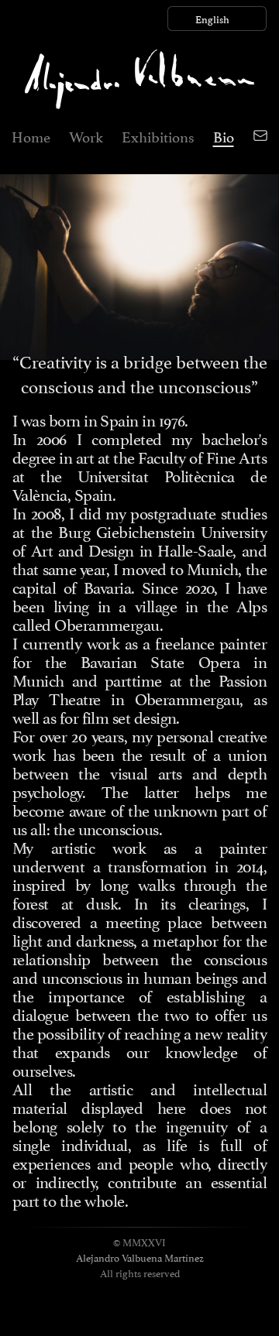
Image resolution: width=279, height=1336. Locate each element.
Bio (223, 135)
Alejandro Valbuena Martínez (140, 1257)
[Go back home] (139, 79)
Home (31, 135)
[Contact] (260, 135)
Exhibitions (158, 135)
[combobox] (217, 18)
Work (86, 135)
